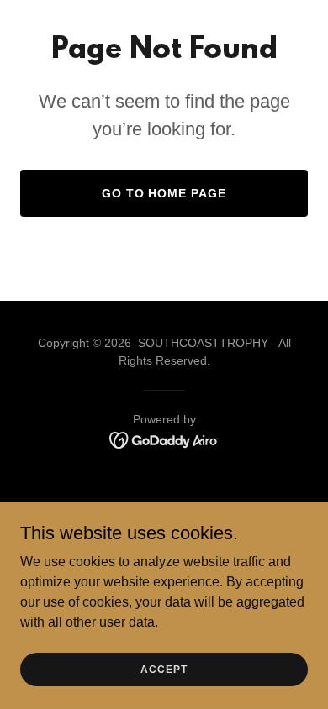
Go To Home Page (164, 193)
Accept (163, 669)
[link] (164, 439)
